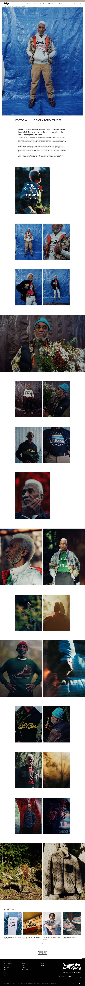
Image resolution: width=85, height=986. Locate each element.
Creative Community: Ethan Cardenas (51, 937)
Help (10, 0)
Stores (23, 965)
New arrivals (6, 965)
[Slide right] (45, 943)
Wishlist (5, 0)
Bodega (42, 983)
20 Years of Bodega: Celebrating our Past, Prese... (31, 938)
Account (14, 0)
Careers (24, 967)
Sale (5, 971)
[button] (23, 3)
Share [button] (18, 125)
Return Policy (24, 983)
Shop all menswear (8, 961)
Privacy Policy (16, 983)
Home (5, 6)
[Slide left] (39, 943)
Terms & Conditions (8, 983)
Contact (24, 963)
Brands (5, 969)
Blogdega (9, 6)
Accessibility (25, 969)
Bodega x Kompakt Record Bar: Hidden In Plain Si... (12, 938)
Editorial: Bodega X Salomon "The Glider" (70, 938)
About (42, 961)
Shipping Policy (31, 983)
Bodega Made (6, 967)
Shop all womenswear (8, 963)
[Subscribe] (79, 976)
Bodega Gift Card (7, 975)
